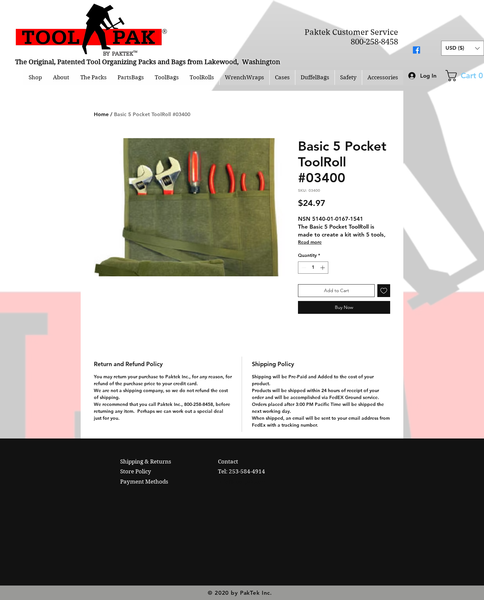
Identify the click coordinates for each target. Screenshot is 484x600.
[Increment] (323, 267)
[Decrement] (303, 267)
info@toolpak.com (242, 481)
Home (101, 114)
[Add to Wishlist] (383, 290)
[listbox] (462, 48)
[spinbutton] (313, 267)
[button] (462, 48)
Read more (310, 242)
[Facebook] (416, 50)
